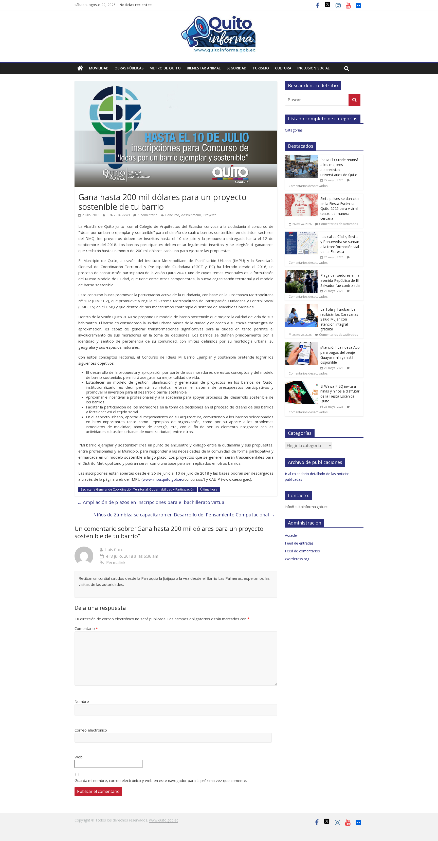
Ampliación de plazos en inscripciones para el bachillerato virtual (151, 502)
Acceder (291, 535)
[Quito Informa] (219, 18)
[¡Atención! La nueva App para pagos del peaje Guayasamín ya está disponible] (301, 345)
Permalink (115, 562)
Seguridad (236, 68)
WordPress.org (297, 558)
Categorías (294, 130)
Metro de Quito (165, 68)
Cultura (283, 68)
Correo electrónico (91, 730)
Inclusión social (313, 68)
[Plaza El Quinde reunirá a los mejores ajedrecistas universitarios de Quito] (301, 157)
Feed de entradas (299, 543)
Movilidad (98, 68)
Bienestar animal (204, 68)
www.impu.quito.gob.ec (163, 479)
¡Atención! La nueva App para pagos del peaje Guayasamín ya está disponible (340, 355)
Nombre (82, 701)
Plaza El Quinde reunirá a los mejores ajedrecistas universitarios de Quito (339, 167)
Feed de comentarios (302, 551)
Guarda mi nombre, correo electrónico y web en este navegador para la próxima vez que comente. (161, 780)
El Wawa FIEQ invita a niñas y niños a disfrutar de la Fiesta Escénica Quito (339, 394)
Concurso (172, 215)
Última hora (208, 489)
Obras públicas (129, 68)
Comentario (86, 628)
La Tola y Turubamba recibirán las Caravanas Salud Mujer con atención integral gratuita (339, 319)
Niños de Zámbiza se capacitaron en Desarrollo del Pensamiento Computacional (184, 515)
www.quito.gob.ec (163, 820)
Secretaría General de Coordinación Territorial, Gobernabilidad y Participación (137, 489)
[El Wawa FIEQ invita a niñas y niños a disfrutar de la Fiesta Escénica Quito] (301, 384)
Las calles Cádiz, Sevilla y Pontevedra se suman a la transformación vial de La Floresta (339, 244)
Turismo (260, 68)
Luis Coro (114, 549)
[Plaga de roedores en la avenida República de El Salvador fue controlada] (301, 273)
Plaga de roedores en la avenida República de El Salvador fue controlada (340, 280)
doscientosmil (191, 215)
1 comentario (147, 215)
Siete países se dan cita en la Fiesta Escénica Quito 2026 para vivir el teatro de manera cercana (339, 208)
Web (79, 756)
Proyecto (210, 215)
